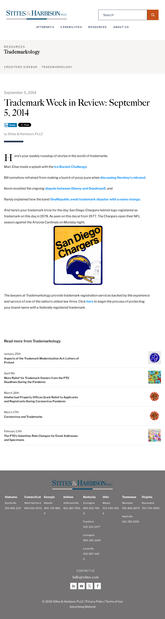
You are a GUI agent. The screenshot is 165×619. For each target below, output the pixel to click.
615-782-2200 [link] (130, 521)
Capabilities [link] (71, 27)
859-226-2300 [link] (92, 540)
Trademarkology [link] (56, 67)
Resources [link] (97, 27)
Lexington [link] (89, 535)
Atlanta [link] (48, 502)
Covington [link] (89, 502)
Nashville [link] (127, 516)
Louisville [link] (88, 548)
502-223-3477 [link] (91, 526)
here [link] (89, 301)
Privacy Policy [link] (95, 601)
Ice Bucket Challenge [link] (70, 167)
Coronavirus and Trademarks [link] (23, 416)
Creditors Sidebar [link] (20, 67)
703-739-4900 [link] (150, 508)
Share (12, 125)
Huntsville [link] (10, 502)
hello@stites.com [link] (85, 577)
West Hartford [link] (32, 502)
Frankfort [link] (88, 521)
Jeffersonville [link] (71, 502)
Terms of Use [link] (114, 601)
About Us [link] (121, 27)
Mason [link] (106, 502)
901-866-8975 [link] (131, 508)
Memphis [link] (127, 502)
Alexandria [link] (148, 502)
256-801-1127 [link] (13, 508)
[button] (153, 15)
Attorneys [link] (45, 27)
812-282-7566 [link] (71, 508)
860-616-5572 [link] (33, 508)
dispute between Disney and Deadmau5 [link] (75, 188)
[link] (36, 15)
